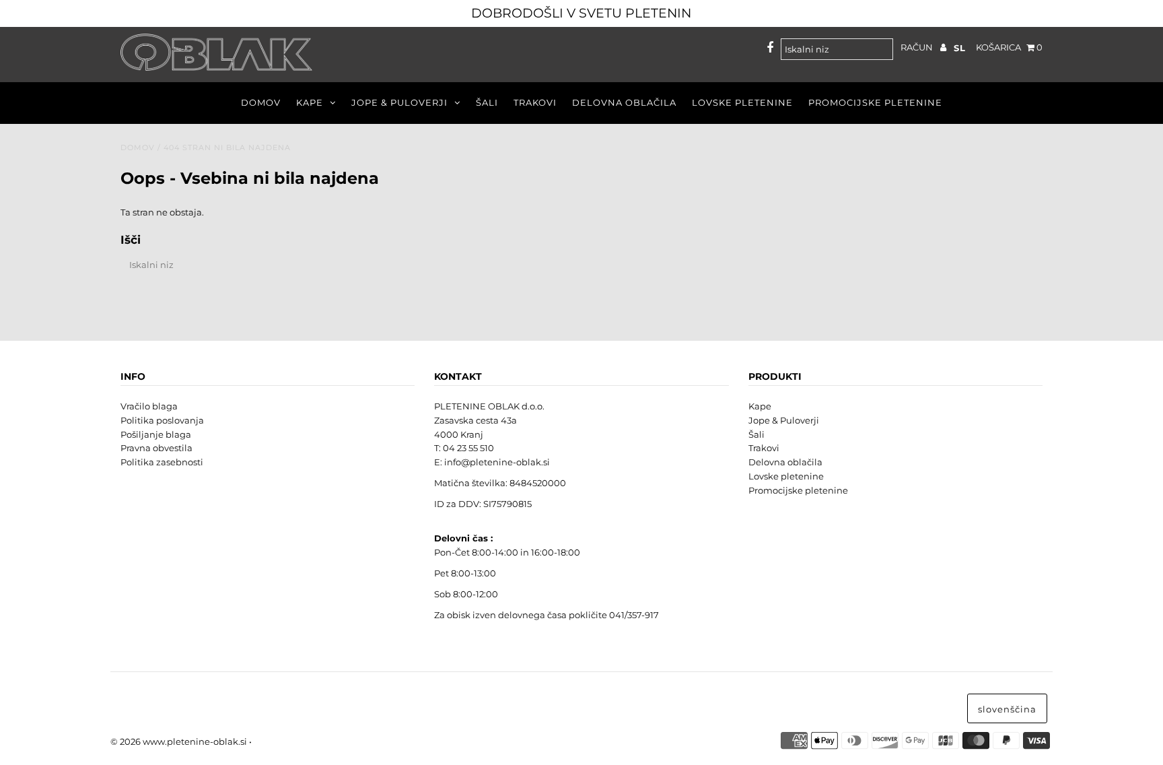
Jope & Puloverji (399, 102)
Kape (309, 102)
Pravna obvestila (156, 447)
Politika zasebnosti (161, 462)
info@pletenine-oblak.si (497, 462)
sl (960, 47)
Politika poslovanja (162, 420)
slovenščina (1007, 709)
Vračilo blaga (149, 406)
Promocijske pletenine (875, 102)
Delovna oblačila (624, 102)
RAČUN (918, 47)
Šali (487, 102)
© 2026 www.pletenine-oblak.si (178, 741)
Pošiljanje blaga (155, 434)
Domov (261, 102)
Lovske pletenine (742, 102)
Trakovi (535, 102)
